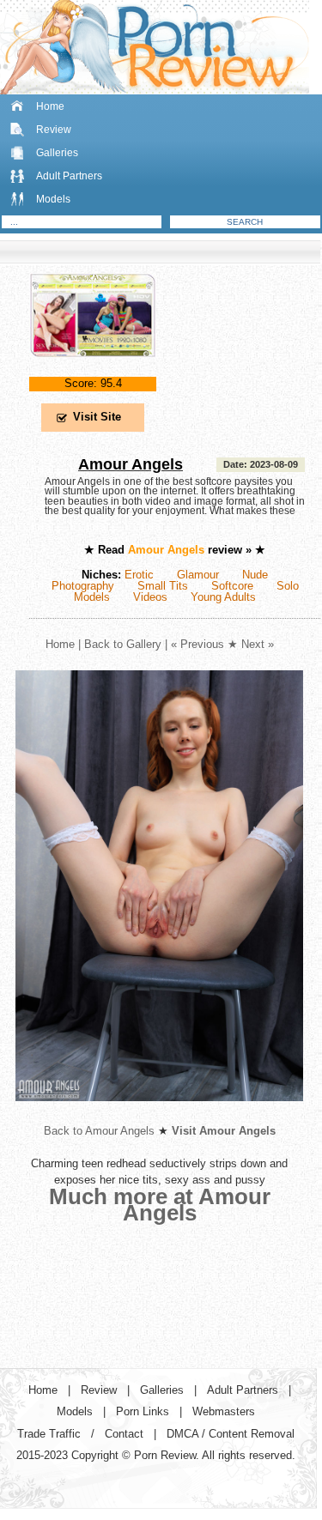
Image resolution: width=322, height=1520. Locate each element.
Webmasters (223, 1411)
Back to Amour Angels (99, 1130)
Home (50, 106)
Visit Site (97, 416)
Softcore (232, 585)
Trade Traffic (49, 1433)
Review (53, 129)
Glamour (198, 574)
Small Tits (162, 585)
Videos (150, 596)
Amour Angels (130, 464)
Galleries (57, 153)
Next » (257, 644)
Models (53, 199)
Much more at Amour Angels (159, 1204)
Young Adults (223, 596)
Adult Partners (69, 176)
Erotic (139, 574)
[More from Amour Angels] (159, 1114)
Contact (124, 1433)
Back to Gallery (122, 644)
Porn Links (142, 1411)
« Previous (197, 644)
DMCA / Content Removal (231, 1433)
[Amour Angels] (92, 371)
